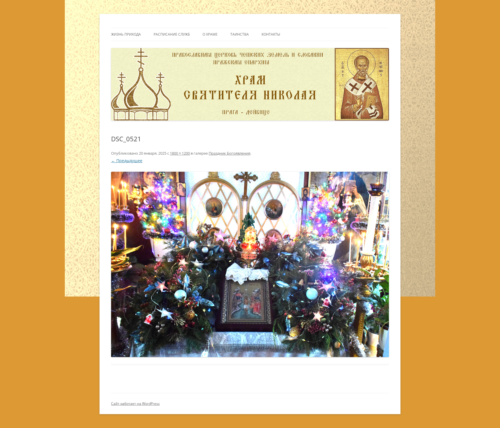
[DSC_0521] (250, 264)
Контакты (271, 34)
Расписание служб (172, 34)
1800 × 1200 (180, 153)
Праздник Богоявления (229, 153)
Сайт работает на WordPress (135, 403)
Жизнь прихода (126, 34)
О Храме (210, 34)
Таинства (239, 34)
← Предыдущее (126, 160)
